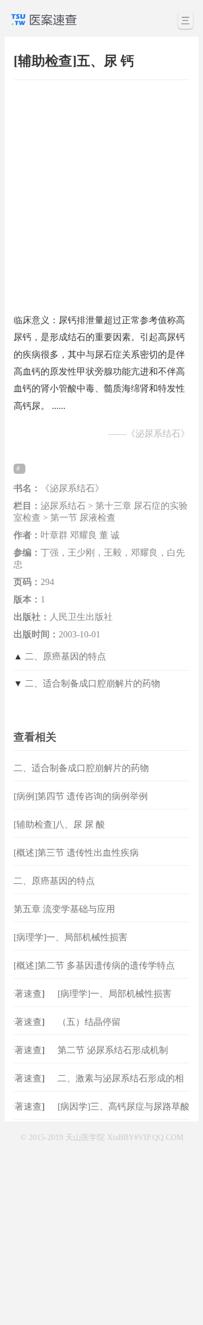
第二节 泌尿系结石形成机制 (113, 1050)
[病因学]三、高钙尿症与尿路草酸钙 (123, 1115)
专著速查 (21, 993)
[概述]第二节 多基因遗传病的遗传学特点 (94, 965)
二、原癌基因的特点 (65, 656)
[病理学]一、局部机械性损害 (70, 937)
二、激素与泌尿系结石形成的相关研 (121, 1087)
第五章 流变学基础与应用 (64, 909)
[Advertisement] (101, 191)
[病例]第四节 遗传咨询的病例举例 (81, 796)
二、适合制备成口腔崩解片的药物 (92, 683)
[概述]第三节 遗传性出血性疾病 (76, 852)
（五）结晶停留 (89, 1022)
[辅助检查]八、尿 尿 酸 (59, 824)
